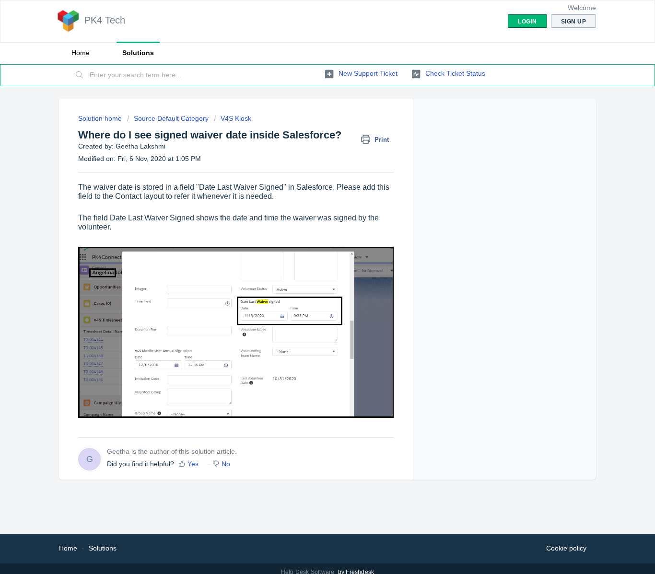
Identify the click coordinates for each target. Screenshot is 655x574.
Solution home (101, 118)
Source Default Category (171, 118)
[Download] (309, 162)
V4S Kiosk (236, 118)
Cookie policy (566, 548)
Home (80, 53)
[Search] (79, 75)
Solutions (138, 53)
